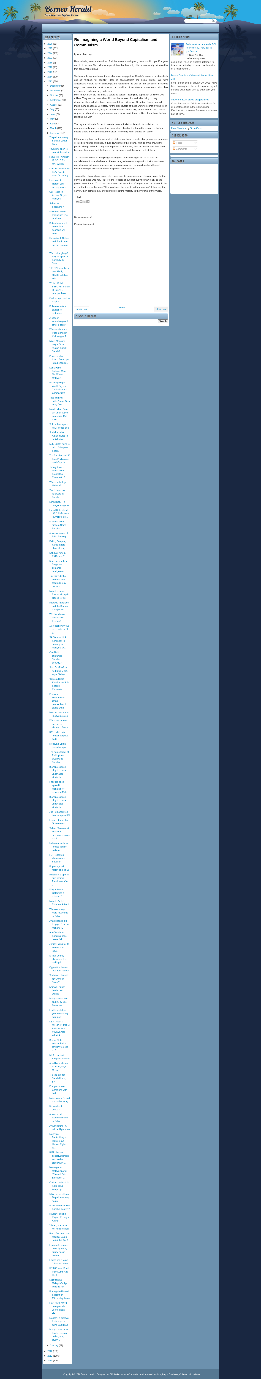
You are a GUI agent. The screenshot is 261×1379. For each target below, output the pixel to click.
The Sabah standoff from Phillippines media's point (59, 459)
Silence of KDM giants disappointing (189, 99)
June (53, 114)
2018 (50, 62)
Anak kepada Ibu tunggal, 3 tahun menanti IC (59, 924)
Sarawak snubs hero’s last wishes (57, 990)
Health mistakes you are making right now (58, 1013)
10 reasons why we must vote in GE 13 (59, 629)
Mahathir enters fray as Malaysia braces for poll (59, 594)
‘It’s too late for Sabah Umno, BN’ (57, 1078)
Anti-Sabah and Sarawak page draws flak (58, 936)
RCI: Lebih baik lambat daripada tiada (58, 736)
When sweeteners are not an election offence (58, 724)
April (52, 123)
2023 (50, 58)
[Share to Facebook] (87, 201)
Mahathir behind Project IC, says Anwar (59, 1217)
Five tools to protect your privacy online (57, 183)
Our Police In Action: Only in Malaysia (58, 195)
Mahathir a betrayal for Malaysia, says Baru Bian (59, 1321)
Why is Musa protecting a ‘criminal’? (56, 893)
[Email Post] (78, 197)
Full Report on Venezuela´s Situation (57, 858)
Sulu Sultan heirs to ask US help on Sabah (59, 447)
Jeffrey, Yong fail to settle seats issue (59, 947)
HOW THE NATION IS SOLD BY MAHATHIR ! (59, 160)
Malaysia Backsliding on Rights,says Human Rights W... (58, 1141)
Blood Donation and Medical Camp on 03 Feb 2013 (59, 1237)
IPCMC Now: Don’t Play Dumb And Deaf (59, 1271)
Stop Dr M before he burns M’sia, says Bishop (58, 671)
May (52, 118)
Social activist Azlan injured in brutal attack (58, 436)
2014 (50, 76)
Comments (181, 149)
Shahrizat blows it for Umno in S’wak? (58, 979)
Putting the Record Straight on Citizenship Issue (59, 1295)
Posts (178, 142)
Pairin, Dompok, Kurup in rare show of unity (57, 545)
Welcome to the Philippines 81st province (58, 215)
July (52, 109)
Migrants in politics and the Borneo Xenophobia (59, 606)
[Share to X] (84, 201)
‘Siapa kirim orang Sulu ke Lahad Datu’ (58, 141)
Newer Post (82, 309)
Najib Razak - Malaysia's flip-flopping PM (58, 1283)
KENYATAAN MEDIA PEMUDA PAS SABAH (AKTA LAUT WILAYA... (59, 1028)
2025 (50, 48)
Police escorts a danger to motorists (57, 310)
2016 (50, 67)
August (54, 104)
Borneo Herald (68, 9)
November (55, 90)
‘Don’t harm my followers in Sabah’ (57, 494)
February (55, 133)
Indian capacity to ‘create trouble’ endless (58, 846)
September (56, 100)
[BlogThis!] (81, 201)
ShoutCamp (196, 128)
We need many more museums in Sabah (58, 913)
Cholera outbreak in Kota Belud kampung (59, 1186)
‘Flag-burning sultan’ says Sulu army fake (59, 401)
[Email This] (77, 201)
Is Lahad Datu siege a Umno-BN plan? (58, 525)
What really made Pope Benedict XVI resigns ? (58, 333)
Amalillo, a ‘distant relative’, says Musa (58, 1066)
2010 (50, 1360)
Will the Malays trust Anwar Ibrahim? (57, 617)
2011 (50, 1355)
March (53, 128)
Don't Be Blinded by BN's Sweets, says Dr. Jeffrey (59, 172)
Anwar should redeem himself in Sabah (58, 1118)
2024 (50, 53)
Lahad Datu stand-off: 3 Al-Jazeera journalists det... (59, 513)
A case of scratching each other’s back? (58, 321)
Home (122, 307)
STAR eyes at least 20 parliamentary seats (59, 1197)
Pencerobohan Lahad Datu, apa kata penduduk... (59, 359)
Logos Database (170, 1374)
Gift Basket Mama (118, 1374)
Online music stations (189, 1374)
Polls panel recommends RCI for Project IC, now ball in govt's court (201, 48)
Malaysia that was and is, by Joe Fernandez (58, 1002)
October (54, 95)
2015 (50, 72)
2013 (50, 81)
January (54, 1345)
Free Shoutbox (178, 128)
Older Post (161, 309)
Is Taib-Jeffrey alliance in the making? (57, 959)
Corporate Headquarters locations (144, 1374)
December (55, 85)
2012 (50, 1351)
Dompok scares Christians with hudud (58, 1090)
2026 (50, 43)
